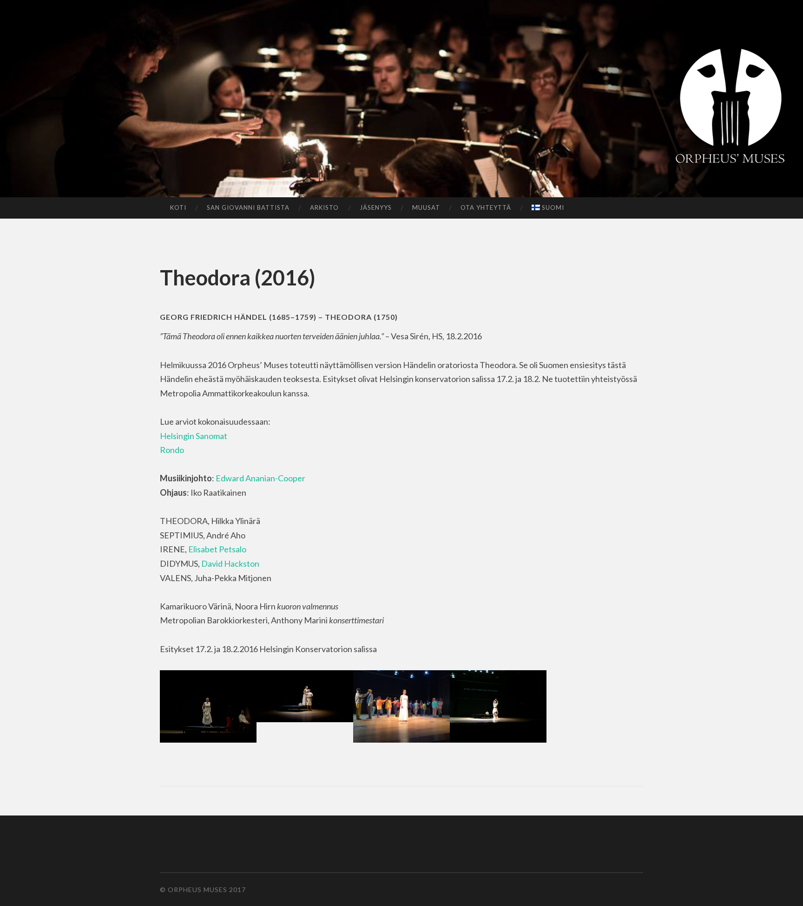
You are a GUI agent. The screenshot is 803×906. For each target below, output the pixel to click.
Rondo (172, 450)
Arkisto (324, 207)
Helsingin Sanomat (193, 436)
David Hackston (230, 563)
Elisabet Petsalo (217, 549)
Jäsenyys (376, 207)
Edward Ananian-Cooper (260, 478)
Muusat (426, 207)
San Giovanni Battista (248, 207)
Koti (178, 207)
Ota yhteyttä (486, 207)
